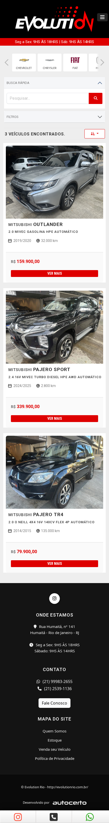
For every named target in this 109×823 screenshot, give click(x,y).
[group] (24, 62)
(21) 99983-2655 (57, 681)
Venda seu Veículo (54, 749)
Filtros (13, 117)
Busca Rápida (18, 83)
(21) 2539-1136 (57, 688)
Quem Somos (54, 730)
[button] (7, 62)
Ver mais (54, 273)
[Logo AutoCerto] (68, 802)
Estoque (55, 740)
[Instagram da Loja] (18, 817)
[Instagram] (54, 598)
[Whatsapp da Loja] (90, 817)
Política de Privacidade (54, 758)
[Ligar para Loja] (54, 817)
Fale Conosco (54, 703)
